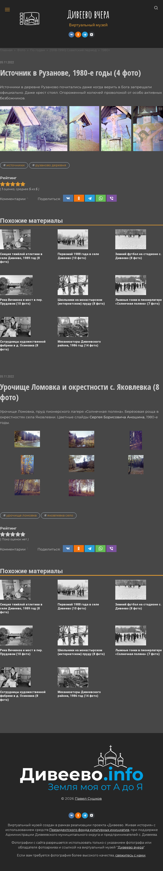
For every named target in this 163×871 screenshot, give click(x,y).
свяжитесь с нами (130, 855)
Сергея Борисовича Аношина (117, 417)
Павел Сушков (88, 798)
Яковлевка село (60, 515)
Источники (15, 165)
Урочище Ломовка (21, 515)
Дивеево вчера (88, 14)
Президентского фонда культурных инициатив (89, 830)
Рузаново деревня (50, 165)
